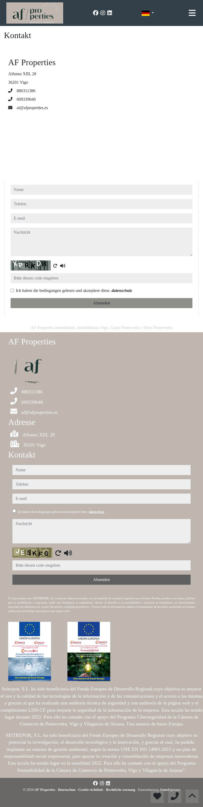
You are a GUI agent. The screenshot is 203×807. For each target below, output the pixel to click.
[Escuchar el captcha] (63, 265)
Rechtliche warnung (121, 790)
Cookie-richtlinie (91, 790)
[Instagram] (102, 13)
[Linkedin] (109, 13)
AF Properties (45, 790)
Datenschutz (67, 790)
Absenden (101, 303)
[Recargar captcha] (55, 265)
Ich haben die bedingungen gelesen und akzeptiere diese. (74, 290)
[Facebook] (95, 13)
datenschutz (122, 290)
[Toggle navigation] (192, 13)
